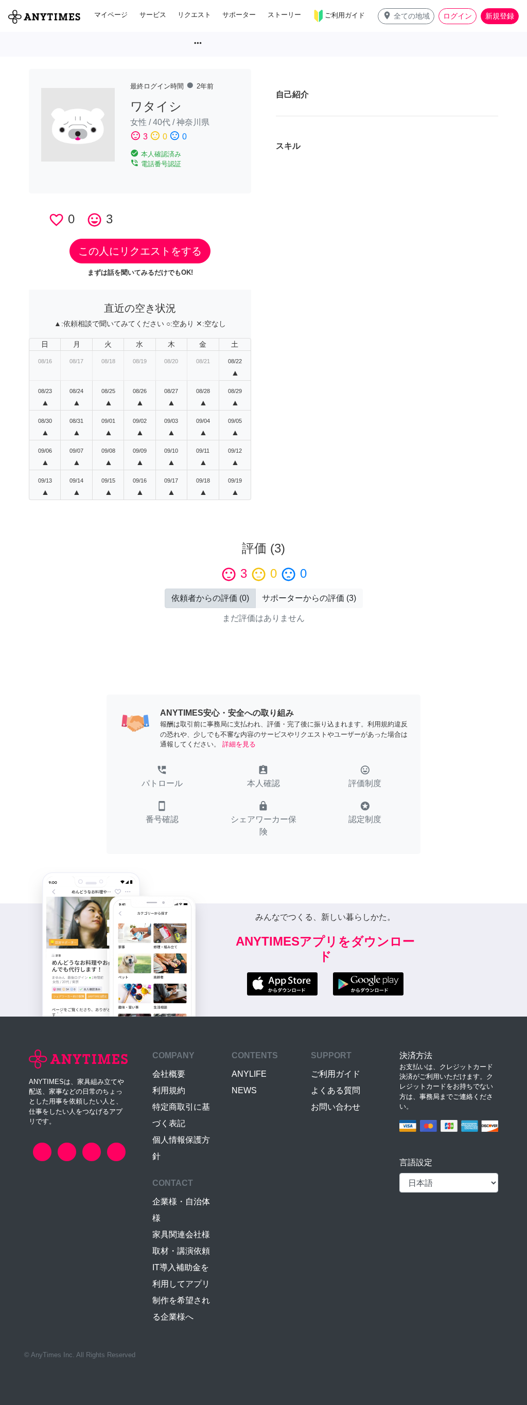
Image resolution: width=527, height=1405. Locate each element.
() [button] (210, 598)
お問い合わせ (335, 1106)
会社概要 (168, 1074)
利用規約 (168, 1090)
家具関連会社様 (181, 1234)
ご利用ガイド (335, 1074)
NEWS (244, 1090)
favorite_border (56, 220)
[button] (406, 16)
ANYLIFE (249, 1074)
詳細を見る (239, 744)
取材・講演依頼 (181, 1251)
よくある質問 (335, 1090)
